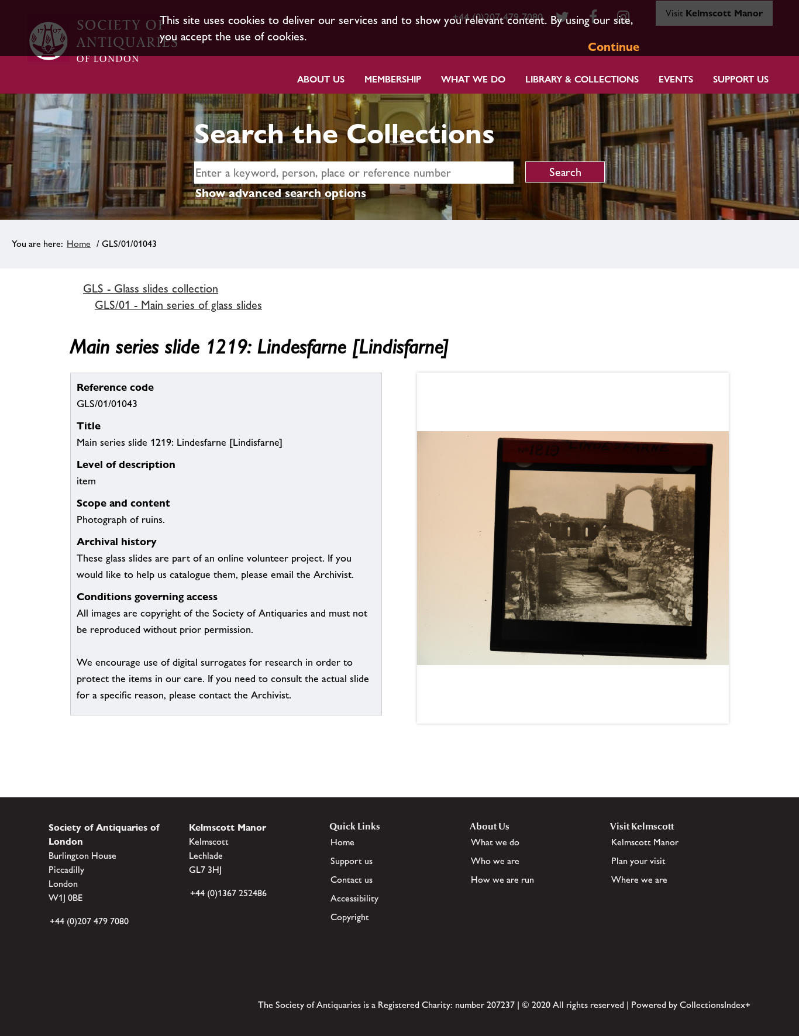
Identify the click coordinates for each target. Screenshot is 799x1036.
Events (676, 79)
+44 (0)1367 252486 (228, 893)
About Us (321, 79)
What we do (473, 79)
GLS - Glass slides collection (150, 288)
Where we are (639, 879)
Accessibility (354, 898)
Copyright (349, 917)
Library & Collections (582, 79)
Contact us (351, 879)
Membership (392, 79)
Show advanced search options (280, 193)
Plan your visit (638, 860)
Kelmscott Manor (645, 842)
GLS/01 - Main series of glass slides (178, 305)
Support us (351, 860)
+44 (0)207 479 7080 (89, 921)
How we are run (502, 879)
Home (79, 243)
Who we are (495, 860)
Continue (613, 47)
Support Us (741, 79)
